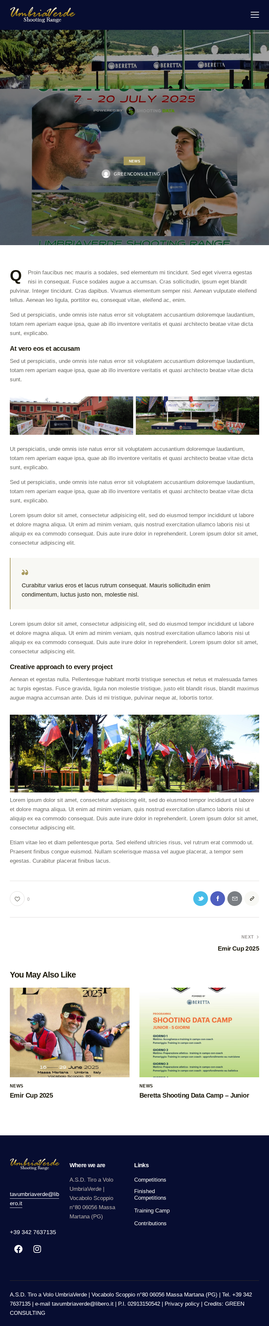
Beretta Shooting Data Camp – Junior (194, 1095)
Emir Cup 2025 (31, 1095)
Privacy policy (182, 1304)
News (134, 161)
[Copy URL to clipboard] (251, 898)
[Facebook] (18, 1248)
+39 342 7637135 (33, 1232)
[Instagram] (37, 1248)
